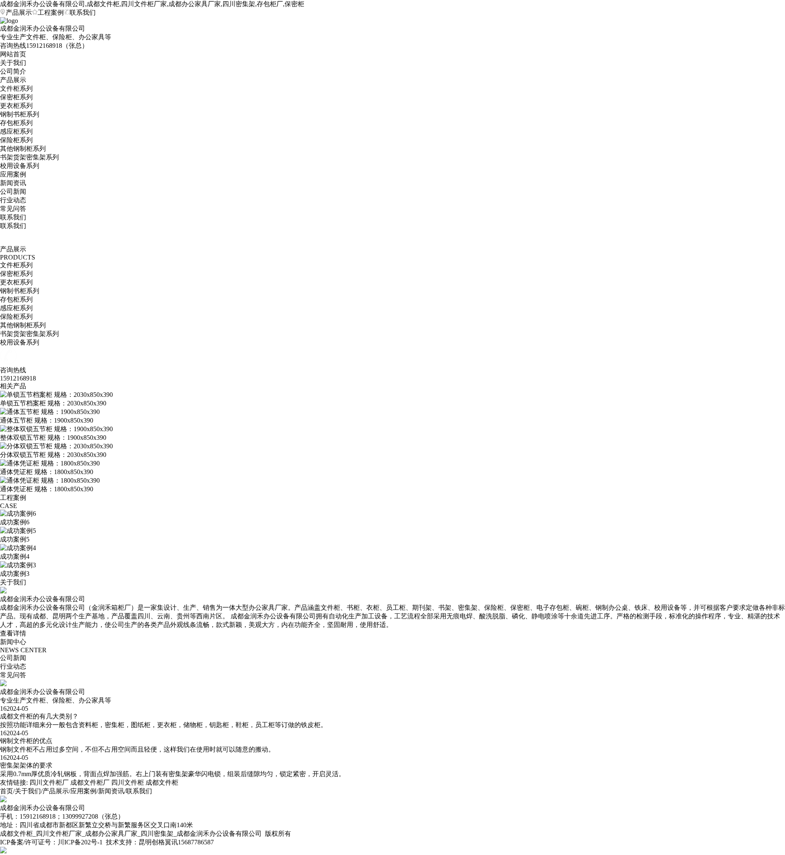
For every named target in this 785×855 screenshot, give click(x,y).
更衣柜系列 (16, 105)
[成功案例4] (18, 547)
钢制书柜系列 (19, 114)
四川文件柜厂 (49, 782)
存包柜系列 (16, 122)
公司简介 (13, 71)
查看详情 (13, 633)
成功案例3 (14, 573)
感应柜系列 (16, 131)
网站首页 (13, 54)
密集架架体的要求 (26, 765)
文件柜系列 (16, 88)
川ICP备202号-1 (80, 842)
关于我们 (13, 62)
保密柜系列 (16, 97)
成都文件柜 (162, 782)
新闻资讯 (13, 182)
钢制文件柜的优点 (26, 740)
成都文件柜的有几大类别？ (39, 716)
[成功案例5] (18, 530)
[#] (3, 683)
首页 (6, 791)
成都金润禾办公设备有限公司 (42, 691)
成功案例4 (14, 556)
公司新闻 (13, 191)
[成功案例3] (18, 565)
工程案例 (51, 12)
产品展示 (19, 12)
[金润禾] (3, 800)
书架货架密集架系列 (29, 157)
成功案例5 (14, 539)
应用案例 (13, 174)
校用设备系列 (19, 165)
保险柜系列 (16, 140)
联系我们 (83, 12)
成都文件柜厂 (90, 782)
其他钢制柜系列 (23, 148)
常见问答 (13, 208)
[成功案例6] (18, 513)
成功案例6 (14, 522)
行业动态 (13, 200)
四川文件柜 (127, 782)
